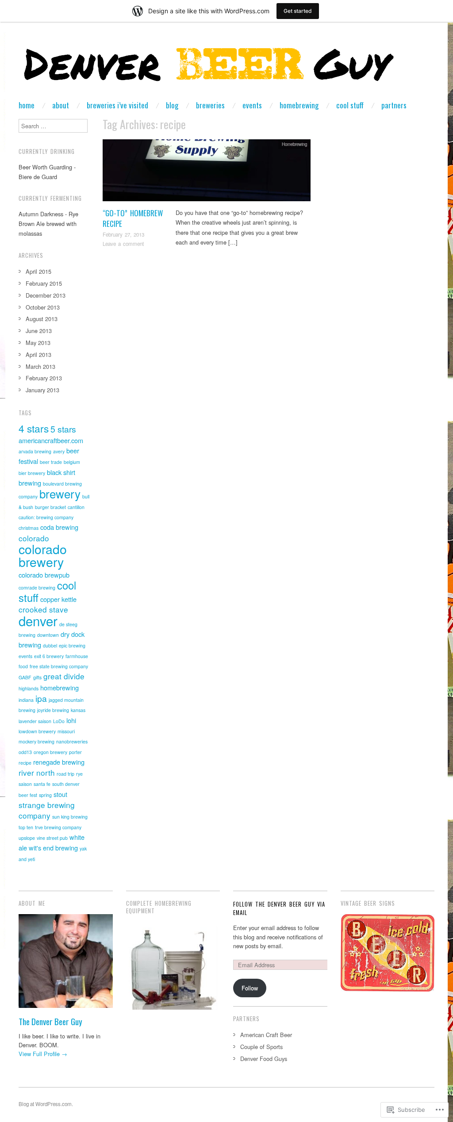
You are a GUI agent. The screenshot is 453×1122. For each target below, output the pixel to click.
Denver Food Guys (263, 1058)
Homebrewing (299, 105)
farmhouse (76, 656)
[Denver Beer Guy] (209, 69)
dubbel (50, 645)
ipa (41, 698)
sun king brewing (70, 816)
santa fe (42, 784)
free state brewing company (59, 666)
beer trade (51, 462)
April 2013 (38, 354)
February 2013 (44, 378)
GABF (25, 677)
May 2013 (38, 342)
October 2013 (43, 307)
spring (45, 795)
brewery (60, 493)
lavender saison (35, 721)
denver (38, 620)
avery (59, 451)
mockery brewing (36, 741)
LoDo (59, 721)
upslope (27, 838)
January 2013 (42, 390)
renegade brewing (58, 761)
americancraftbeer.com (51, 440)
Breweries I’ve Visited (117, 105)
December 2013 (45, 295)
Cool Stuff (350, 105)
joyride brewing (53, 710)
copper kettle (58, 599)
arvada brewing (35, 451)
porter (75, 752)
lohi (71, 720)
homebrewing (59, 687)
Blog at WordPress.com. (46, 1103)
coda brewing (59, 527)
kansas (78, 710)
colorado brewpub (44, 574)
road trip (65, 773)
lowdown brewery (37, 731)
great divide (63, 676)
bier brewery (32, 473)
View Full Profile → (43, 1053)
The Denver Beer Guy (50, 1021)
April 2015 (38, 271)
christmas (28, 528)
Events (252, 105)
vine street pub (52, 838)
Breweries (210, 105)
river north (37, 772)
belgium (72, 462)
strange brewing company (47, 810)
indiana (26, 700)
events (25, 656)
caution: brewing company (46, 517)
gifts (37, 677)
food (23, 666)
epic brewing (72, 645)
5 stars (63, 429)
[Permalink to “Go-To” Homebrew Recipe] (207, 172)
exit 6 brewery (49, 656)
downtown (48, 635)
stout (60, 794)
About (60, 105)
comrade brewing (37, 587)
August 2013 (42, 318)
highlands (28, 688)
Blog (172, 105)
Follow (250, 988)
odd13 (25, 752)
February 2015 (44, 283)
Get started (298, 11)
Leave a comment (123, 243)
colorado (34, 538)
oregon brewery (50, 752)
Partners (394, 105)
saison (25, 784)
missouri (66, 731)
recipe (25, 762)
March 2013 (40, 366)
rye (79, 773)
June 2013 (39, 330)
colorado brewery (43, 555)
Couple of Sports (261, 1046)
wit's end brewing (53, 847)
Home (27, 105)
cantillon (76, 507)
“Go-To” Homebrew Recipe (133, 218)
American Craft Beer (266, 1034)
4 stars (34, 428)
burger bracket (50, 507)
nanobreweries (72, 741)
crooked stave (43, 609)
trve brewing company (58, 827)
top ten (26, 827)
